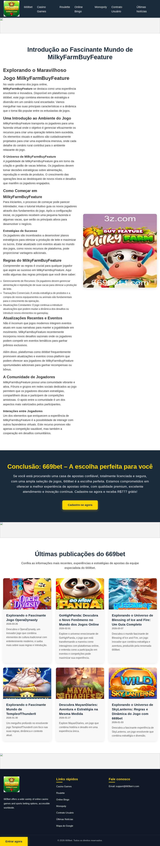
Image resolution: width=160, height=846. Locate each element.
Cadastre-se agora (80, 505)
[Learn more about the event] (80, 25)
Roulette (65, 7)
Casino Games (41, 9)
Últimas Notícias (142, 9)
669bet (28, 7)
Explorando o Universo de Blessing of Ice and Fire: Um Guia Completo (132, 620)
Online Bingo (79, 9)
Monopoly (101, 7)
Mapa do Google (64, 825)
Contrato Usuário (116, 9)
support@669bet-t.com (127, 786)
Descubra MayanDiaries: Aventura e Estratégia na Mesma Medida (78, 709)
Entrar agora (13, 841)
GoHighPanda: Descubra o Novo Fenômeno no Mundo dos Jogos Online (79, 620)
